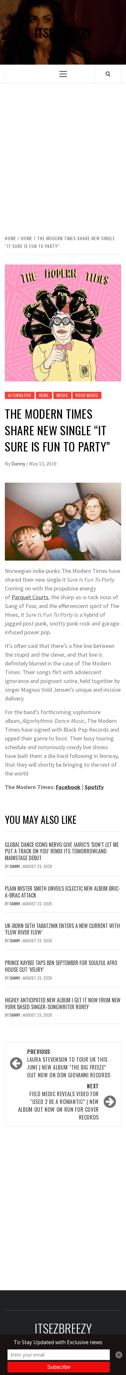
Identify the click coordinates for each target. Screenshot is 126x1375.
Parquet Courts (30, 597)
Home (44, 395)
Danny (18, 463)
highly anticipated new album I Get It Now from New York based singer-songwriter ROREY (63, 1003)
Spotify (94, 787)
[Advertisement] (63, 157)
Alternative (19, 395)
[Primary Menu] (63, 74)
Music (62, 395)
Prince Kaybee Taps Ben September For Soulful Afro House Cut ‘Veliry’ (61, 966)
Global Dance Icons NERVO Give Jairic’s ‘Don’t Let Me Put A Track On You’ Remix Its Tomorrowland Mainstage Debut (62, 851)
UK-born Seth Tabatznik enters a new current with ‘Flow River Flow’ (62, 929)
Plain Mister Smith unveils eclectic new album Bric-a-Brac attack (62, 892)
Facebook (68, 787)
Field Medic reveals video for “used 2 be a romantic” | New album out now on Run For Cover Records (58, 1101)
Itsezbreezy (63, 32)
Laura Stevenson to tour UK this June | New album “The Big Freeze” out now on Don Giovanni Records (68, 1063)
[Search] (108, 74)
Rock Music (87, 395)
